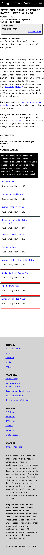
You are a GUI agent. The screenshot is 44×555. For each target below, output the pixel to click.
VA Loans (10, 417)
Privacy (10, 367)
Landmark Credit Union (13, 299)
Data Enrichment (14, 396)
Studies (13, 349)
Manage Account (14, 447)
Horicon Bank (8, 181)
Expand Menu (34, 32)
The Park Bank (9, 247)
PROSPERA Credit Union (13, 194)
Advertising (12, 379)
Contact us (15, 121)
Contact (10, 362)
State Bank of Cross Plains (16, 273)
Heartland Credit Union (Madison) (14, 222)
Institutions (13, 435)
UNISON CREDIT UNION (12, 207)
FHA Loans (11, 412)
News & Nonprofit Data (18, 400)
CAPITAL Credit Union (13, 234)
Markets (10, 430)
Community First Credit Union (17, 260)
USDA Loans (11, 421)
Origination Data (16, 3)
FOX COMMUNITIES (10, 286)
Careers (10, 358)
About (8, 353)
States (9, 426)
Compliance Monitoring (18, 391)
